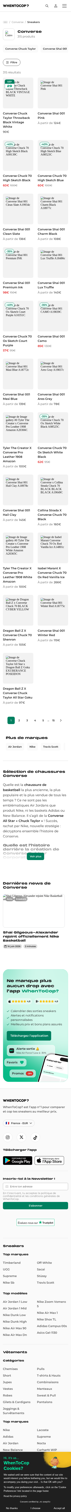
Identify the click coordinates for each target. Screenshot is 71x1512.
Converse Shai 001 (55, 48)
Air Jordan (15, 746)
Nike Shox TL (46, 1319)
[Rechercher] (47, 6)
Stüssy (42, 1276)
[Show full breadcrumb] (5, 22)
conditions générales (42, 1196)
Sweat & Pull (46, 1395)
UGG (6, 1269)
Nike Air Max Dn (15, 1335)
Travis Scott (50, 746)
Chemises (10, 1369)
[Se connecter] (55, 6)
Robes (7, 1395)
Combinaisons (47, 1382)
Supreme (10, 1276)
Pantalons (44, 1402)
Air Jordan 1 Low (15, 1302)
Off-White (44, 1263)
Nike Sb (8, 1282)
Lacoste (43, 1430)
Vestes (8, 1389)
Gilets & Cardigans (16, 1402)
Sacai (41, 1269)
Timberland (12, 1263)
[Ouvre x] (21, 1137)
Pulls (40, 1369)
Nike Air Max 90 (14, 1328)
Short (7, 1375)
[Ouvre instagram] (7, 1137)
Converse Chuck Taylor (20, 48)
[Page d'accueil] (16, 6)
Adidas (8, 1436)
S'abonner (35, 1205)
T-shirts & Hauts (48, 1375)
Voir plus (35, 856)
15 (53, 720)
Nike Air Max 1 (47, 1313)
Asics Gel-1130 (47, 1332)
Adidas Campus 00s (52, 1326)
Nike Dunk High (15, 1321)
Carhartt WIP (47, 1450)
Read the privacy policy (15, 1496)
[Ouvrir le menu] (64, 6)
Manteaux (44, 1389)
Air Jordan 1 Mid (15, 1308)
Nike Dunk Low (14, 1315)
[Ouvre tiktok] (35, 1137)
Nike (32, 746)
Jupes (7, 1382)
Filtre (13, 62)
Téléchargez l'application (29, 1035)
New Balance (13, 1450)
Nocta (41, 1443)
